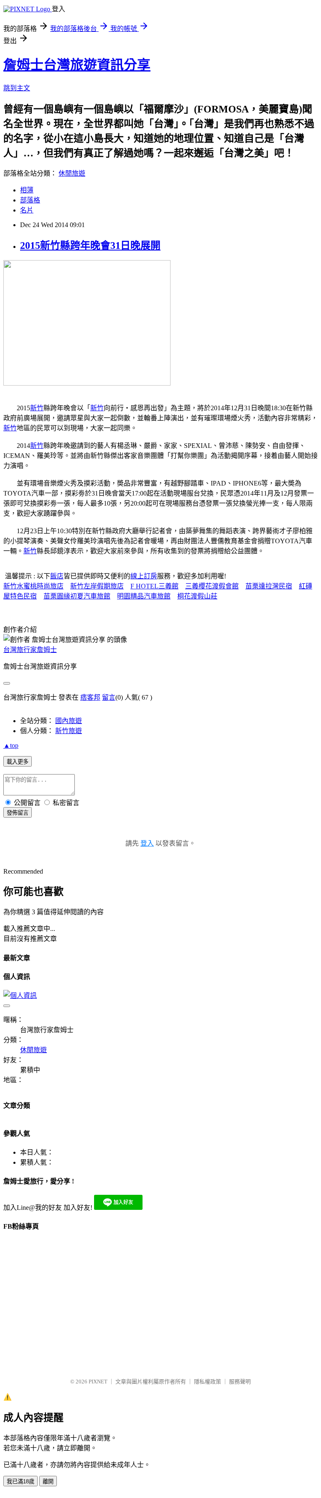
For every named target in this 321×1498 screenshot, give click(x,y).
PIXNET (98, 1381)
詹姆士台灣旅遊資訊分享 (76, 64)
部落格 (30, 200)
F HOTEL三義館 (154, 586)
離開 (48, 1481)
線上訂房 (143, 576)
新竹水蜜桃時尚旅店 (33, 586)
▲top (10, 745)
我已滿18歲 (20, 1481)
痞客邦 (90, 697)
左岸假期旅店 (104, 586)
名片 (26, 210)
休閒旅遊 (72, 173)
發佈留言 (17, 813)
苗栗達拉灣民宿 (268, 586)
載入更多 (17, 762)
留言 (108, 697)
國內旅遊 (68, 720)
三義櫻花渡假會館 (212, 586)
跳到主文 (16, 88)
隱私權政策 (207, 1381)
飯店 (57, 576)
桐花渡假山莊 (197, 596)
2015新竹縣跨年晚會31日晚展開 (90, 245)
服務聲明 (240, 1381)
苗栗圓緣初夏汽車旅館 (76, 596)
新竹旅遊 (68, 730)
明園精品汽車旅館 (144, 596)
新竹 (36, 408)
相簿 (26, 190)
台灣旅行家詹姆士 (30, 649)
